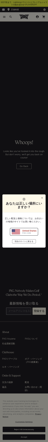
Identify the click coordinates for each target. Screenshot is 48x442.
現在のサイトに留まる (24, 241)
